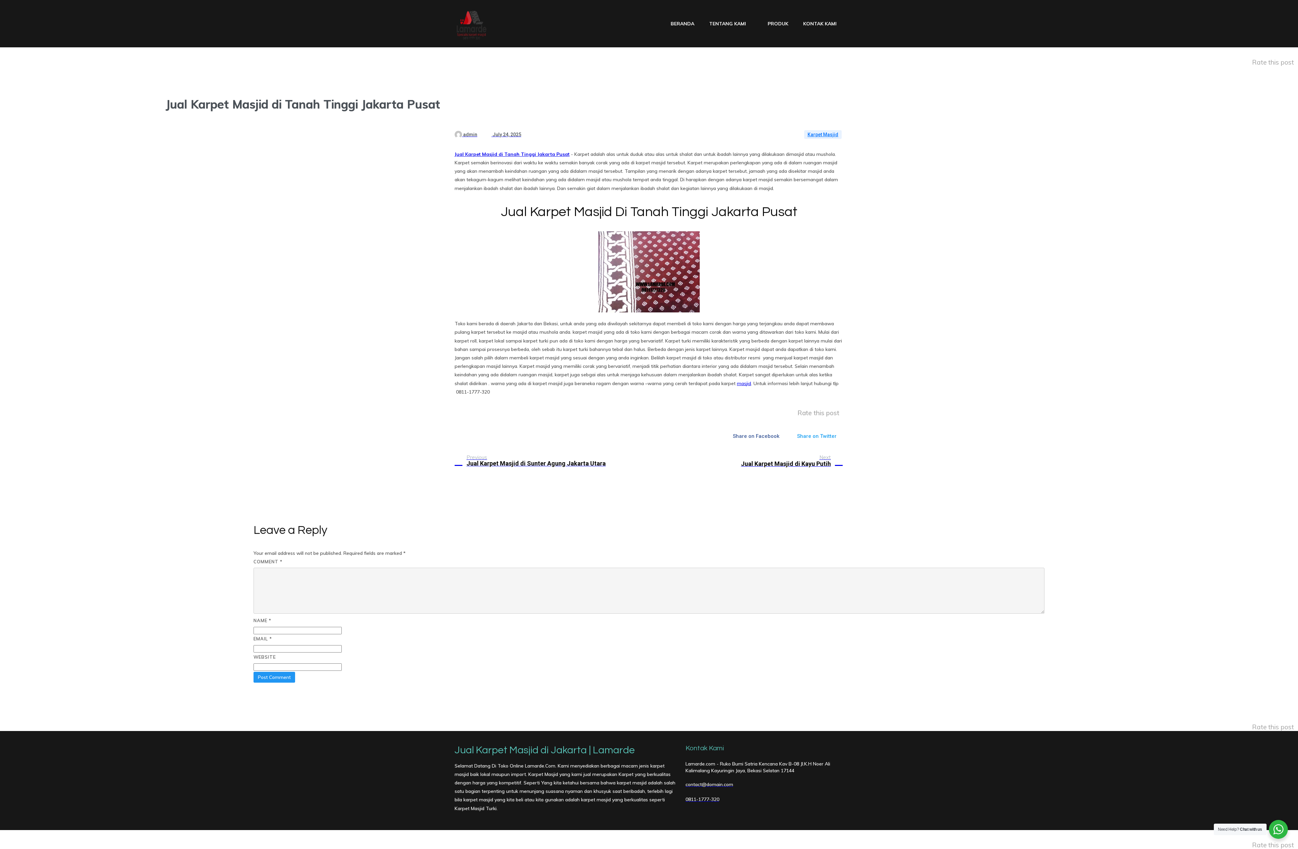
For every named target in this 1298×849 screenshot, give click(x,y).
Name (262, 620)
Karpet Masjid (823, 134)
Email (263, 638)
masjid (744, 383)
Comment (268, 561)
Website (265, 657)
